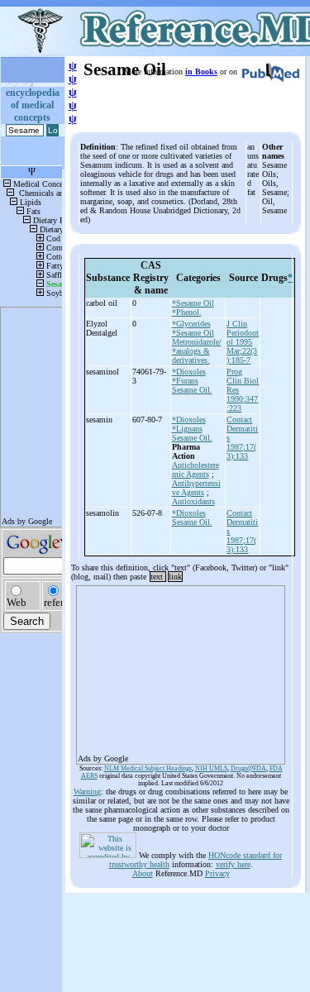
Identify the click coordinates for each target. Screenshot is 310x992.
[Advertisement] (181, 669)
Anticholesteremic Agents (195, 469)
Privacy (217, 873)
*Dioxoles (189, 371)
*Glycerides (191, 323)
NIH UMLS (211, 768)
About (142, 873)
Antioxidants (193, 501)
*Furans (185, 380)
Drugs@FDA (248, 768)
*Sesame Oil (193, 303)
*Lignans (187, 428)
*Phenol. (187, 312)
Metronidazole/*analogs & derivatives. (197, 351)
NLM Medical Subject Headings (148, 768)
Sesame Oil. (192, 389)
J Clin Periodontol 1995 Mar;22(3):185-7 (243, 342)
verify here (233, 864)
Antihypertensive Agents (196, 488)
